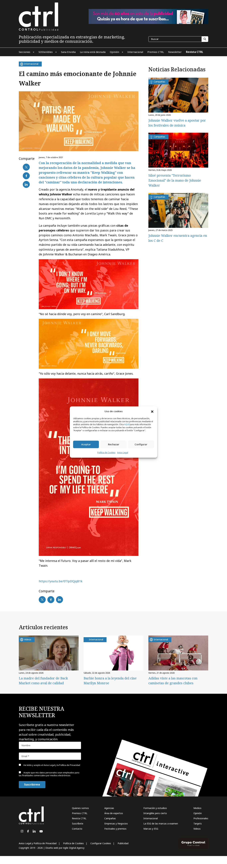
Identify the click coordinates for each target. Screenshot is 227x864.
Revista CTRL (79, 818)
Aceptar (86, 444)
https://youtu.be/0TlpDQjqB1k (60, 581)
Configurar (141, 444)
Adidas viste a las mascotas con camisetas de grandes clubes (172, 680)
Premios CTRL (79, 813)
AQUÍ (126, 424)
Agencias (109, 808)
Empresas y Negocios (116, 823)
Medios (197, 808)
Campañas (110, 818)
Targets (197, 823)
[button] (152, 411)
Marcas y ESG (150, 828)
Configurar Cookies (100, 843)
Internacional (150, 818)
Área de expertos (113, 813)
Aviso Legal (122, 452)
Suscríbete (77, 823)
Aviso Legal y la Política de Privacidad (62, 765)
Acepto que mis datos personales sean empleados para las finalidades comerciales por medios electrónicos (49, 774)
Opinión (197, 813)
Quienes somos (80, 808)
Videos (197, 828)
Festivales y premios (115, 828)
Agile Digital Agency (73, 847)
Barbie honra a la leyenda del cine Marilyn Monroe (110, 680)
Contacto (77, 828)
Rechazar (113, 444)
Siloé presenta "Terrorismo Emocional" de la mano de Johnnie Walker (174, 180)
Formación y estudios (155, 808)
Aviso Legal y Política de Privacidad (38, 843)
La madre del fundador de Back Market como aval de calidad (43, 680)
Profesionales (200, 818)
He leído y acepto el (51, 765)
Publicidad (123, 843)
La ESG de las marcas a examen (160, 823)
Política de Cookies (106, 452)
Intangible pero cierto (155, 813)
